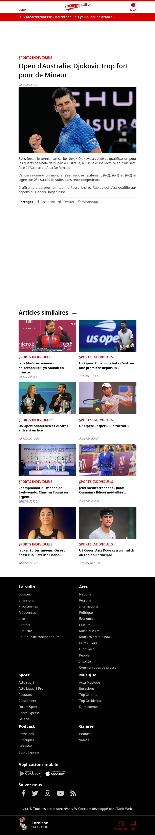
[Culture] (23, 823)
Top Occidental (90, 700)
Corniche (39, 822)
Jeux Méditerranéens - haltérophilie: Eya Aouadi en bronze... (67, 17)
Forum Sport (28, 706)
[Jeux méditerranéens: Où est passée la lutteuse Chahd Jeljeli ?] (47, 523)
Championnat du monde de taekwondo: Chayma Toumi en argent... (43, 492)
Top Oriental (88, 694)
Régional (85, 600)
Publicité (25, 631)
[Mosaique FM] (77, 7)
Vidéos (84, 740)
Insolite (85, 661)
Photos (84, 734)
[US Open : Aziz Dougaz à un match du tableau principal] (107, 523)
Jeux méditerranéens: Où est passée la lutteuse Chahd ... (42, 552)
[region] (77, 36)
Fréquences (27, 612)
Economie (86, 618)
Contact (24, 625)
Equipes (25, 594)
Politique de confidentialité (39, 637)
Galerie (24, 719)
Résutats (25, 694)
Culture (85, 625)
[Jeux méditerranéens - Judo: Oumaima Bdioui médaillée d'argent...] (107, 460)
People (84, 655)
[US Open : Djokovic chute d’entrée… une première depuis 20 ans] (107, 336)
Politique (86, 612)
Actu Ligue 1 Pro (31, 688)
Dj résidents (88, 706)
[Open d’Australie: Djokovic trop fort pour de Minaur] (77, 120)
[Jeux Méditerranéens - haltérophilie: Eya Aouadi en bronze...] (47, 336)
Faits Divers (88, 643)
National (85, 594)
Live (22, 618)
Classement (27, 700)
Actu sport (26, 682)
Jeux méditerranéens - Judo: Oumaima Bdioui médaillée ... (103, 490)
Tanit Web (124, 808)
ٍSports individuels (35, 57)
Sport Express (29, 713)
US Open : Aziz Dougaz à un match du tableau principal (106, 552)
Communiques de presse (97, 667)
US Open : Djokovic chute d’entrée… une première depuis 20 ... (107, 365)
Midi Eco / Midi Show (95, 637)
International (89, 606)
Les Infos (25, 746)
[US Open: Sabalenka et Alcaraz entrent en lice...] (47, 398)
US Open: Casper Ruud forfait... (104, 426)
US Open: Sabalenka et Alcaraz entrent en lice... (43, 428)
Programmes (28, 606)
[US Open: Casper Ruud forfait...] (107, 398)
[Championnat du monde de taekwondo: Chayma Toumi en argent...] (47, 460)
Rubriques (26, 740)
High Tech (86, 649)
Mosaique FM (89, 631)
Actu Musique (89, 682)
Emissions (26, 600)
